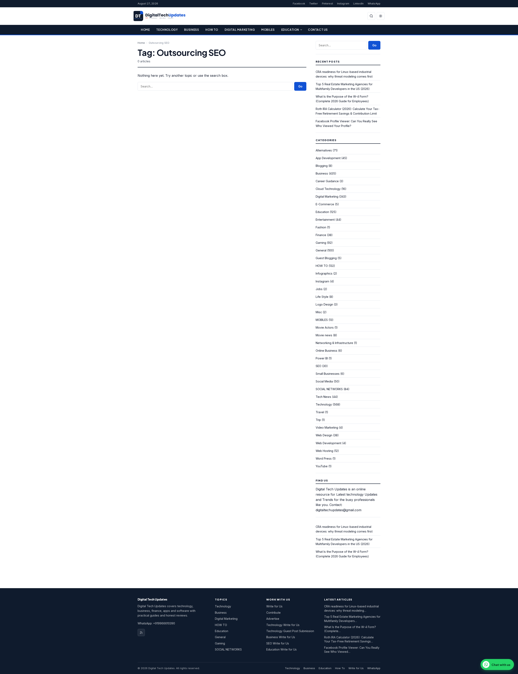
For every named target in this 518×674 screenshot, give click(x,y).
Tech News (323, 396)
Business (191, 29)
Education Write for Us (281, 649)
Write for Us (274, 606)
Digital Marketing (240, 29)
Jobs (319, 289)
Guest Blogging (326, 258)
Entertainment (325, 219)
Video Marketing (327, 427)
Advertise (272, 618)
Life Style (322, 296)
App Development (328, 158)
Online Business (326, 350)
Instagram (343, 3)
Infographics (324, 273)
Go (300, 86)
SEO (318, 366)
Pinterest (327, 3)
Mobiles (268, 29)
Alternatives (324, 150)
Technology (167, 29)
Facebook (299, 3)
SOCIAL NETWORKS (329, 389)
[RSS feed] (141, 632)
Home (145, 29)
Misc (319, 312)
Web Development (328, 443)
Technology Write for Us (282, 625)
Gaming (321, 242)
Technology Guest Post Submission (290, 631)
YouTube (322, 466)
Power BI (322, 358)
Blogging (322, 165)
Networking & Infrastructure (334, 343)
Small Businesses (328, 373)
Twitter (313, 3)
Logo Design (324, 304)
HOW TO (322, 265)
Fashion (321, 227)
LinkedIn (358, 3)
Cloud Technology (328, 189)
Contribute (273, 612)
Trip (318, 420)
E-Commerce (325, 204)
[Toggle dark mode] (380, 16)
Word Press (324, 458)
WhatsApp (374, 3)
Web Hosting (324, 451)
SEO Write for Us (277, 643)
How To (211, 29)
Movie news (324, 335)
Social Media (324, 381)
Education (290, 29)
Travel (320, 412)
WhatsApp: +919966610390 (156, 623)
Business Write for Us (280, 637)
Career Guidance (327, 181)
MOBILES (322, 320)
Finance (321, 235)
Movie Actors (325, 327)
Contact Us (318, 29)
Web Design (324, 435)
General (321, 250)
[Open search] (371, 16)
